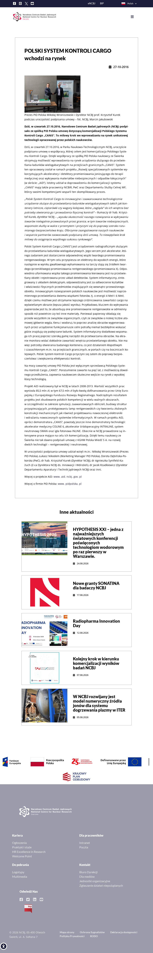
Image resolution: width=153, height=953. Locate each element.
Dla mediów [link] (87, 876)
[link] (3, 946)
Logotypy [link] (18, 872)
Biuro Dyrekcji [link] (88, 872)
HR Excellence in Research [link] (29, 851)
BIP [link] (102, 3)
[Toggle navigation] (135, 17)
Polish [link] (130, 3)
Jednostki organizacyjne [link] (94, 881)
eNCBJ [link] (91, 3)
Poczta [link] (83, 847)
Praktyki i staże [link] (22, 847)
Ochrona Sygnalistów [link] (92, 932)
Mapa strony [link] (67, 932)
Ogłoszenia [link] (19, 842)
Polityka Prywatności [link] (72, 936)
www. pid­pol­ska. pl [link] (70, 483)
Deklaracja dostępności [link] (123, 932)
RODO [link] (94, 936)
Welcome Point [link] (22, 856)
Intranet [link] (84, 842)
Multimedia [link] (19, 876)
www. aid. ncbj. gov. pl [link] (68, 476)
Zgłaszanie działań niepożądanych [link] (101, 885)
